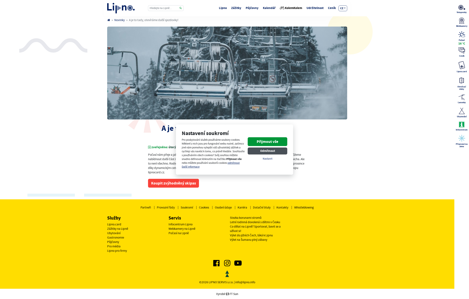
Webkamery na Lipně (182, 229)
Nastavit (267, 159)
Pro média (114, 246)
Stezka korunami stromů (245, 218)
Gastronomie (115, 237)
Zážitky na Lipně (117, 229)
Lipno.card (114, 224)
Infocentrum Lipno (181, 224)
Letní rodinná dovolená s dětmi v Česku (255, 222)
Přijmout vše (267, 141)
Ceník (332, 8)
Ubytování (114, 233)
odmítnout (234, 163)
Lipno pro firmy (117, 251)
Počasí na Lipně (179, 233)
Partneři (146, 207)
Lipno (223, 8)
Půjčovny (252, 8)
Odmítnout (267, 151)
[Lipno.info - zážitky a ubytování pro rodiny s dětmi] (108, 20)
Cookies (204, 207)
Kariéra (242, 207)
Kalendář (269, 8)
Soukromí (187, 207)
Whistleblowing (304, 207)
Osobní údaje (223, 207)
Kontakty (282, 207)
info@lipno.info (245, 282)
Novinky (119, 20)
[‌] (216, 265)
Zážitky (236, 8)
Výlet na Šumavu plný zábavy (248, 240)
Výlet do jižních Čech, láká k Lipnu (251, 235)
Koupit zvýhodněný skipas (173, 183)
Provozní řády (166, 207)
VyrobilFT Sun (227, 294)
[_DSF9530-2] (227, 73)
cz (341, 8)
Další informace (191, 167)
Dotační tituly (262, 207)
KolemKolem (293, 8)
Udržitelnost (315, 8)
